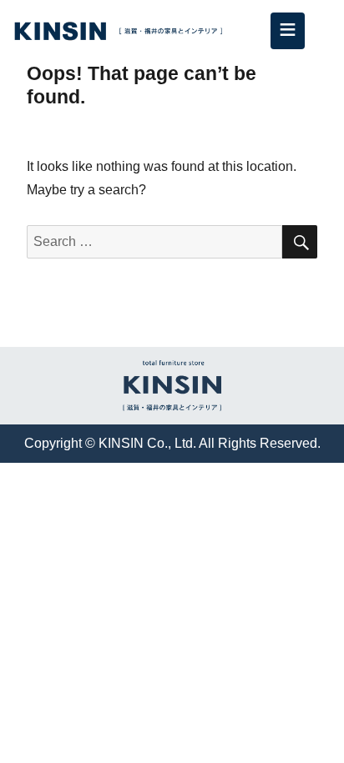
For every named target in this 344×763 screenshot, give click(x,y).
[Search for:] (155, 241)
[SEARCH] (299, 242)
